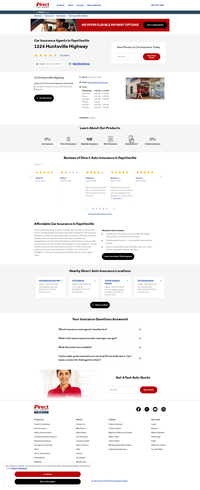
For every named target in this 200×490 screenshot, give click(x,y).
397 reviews (64, 55)
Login (153, 424)
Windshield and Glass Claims (120, 445)
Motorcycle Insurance (43, 433)
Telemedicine (39, 458)
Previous (86, 208)
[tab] (93, 209)
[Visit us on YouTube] (155, 411)
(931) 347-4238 (157, 5)
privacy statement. (19, 468)
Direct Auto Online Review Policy (100, 214)
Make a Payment (157, 433)
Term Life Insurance (42, 454)
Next (114, 208)
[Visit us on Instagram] (163, 411)
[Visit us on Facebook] (138, 411)
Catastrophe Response (118, 449)
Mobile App (155, 437)
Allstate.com (81, 462)
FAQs (78, 449)
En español (80, 458)
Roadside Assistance (42, 441)
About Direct (81, 433)
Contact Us (80, 424)
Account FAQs (157, 449)
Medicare (38, 462)
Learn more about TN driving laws (118, 256)
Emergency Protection (43, 445)
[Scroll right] (160, 176)
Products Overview (42, 424)
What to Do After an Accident (120, 433)
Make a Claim (114, 437)
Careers (79, 454)
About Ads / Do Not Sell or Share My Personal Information (105, 481)
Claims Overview (115, 424)
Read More (117, 198)
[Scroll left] (30, 176)
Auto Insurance (40, 428)
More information (47, 482)
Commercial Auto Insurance (45, 437)
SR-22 (36, 449)
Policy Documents (158, 445)
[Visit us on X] (147, 411)
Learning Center (82, 441)
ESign (153, 441)
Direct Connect (82, 445)
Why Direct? (81, 428)
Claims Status (114, 441)
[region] (48, 474)
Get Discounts (82, 437)
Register (154, 428)
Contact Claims (115, 428)
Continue (48, 474)
